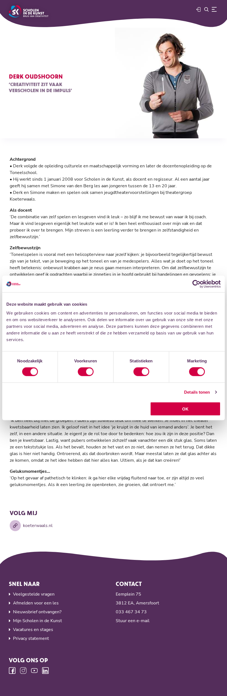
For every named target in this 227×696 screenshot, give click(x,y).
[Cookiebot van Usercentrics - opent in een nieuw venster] (196, 284)
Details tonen (197, 392)
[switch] (86, 371)
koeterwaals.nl (38, 526)
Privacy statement (31, 638)
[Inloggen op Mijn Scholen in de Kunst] (199, 9)
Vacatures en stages (33, 630)
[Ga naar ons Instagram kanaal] (23, 670)
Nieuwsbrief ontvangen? (37, 612)
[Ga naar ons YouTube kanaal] (34, 670)
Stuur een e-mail (132, 621)
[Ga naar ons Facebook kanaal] (12, 670)
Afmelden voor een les (36, 603)
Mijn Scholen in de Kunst (37, 621)
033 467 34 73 (131, 612)
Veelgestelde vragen (34, 594)
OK (185, 408)
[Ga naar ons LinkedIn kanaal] (45, 670)
